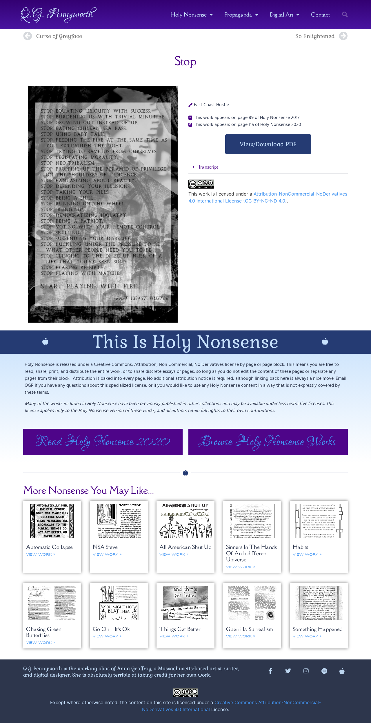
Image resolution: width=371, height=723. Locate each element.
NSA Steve (105, 546)
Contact (320, 14)
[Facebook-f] (270, 671)
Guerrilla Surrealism (249, 629)
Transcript (207, 167)
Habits (300, 546)
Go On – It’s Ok (111, 629)
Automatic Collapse (49, 546)
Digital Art (281, 14)
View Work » (40, 554)
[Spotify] (324, 671)
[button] (345, 14)
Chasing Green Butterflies (43, 632)
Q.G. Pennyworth (56, 14)
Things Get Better (180, 629)
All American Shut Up (185, 546)
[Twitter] (288, 671)
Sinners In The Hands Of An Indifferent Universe (251, 553)
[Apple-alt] (342, 671)
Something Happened (318, 629)
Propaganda (238, 14)
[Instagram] (306, 671)
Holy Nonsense (188, 14)
